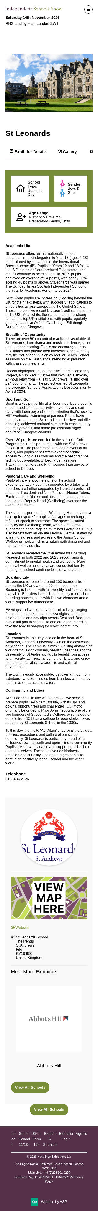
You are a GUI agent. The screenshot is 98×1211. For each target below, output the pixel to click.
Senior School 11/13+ (24, 1139)
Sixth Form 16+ (36, 1139)
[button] (88, 9)
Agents (81, 1134)
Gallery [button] (69, 151)
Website (22, 928)
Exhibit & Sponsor (50, 1139)
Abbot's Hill (49, 1065)
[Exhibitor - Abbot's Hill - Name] (49, 1031)
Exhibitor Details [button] (30, 151)
